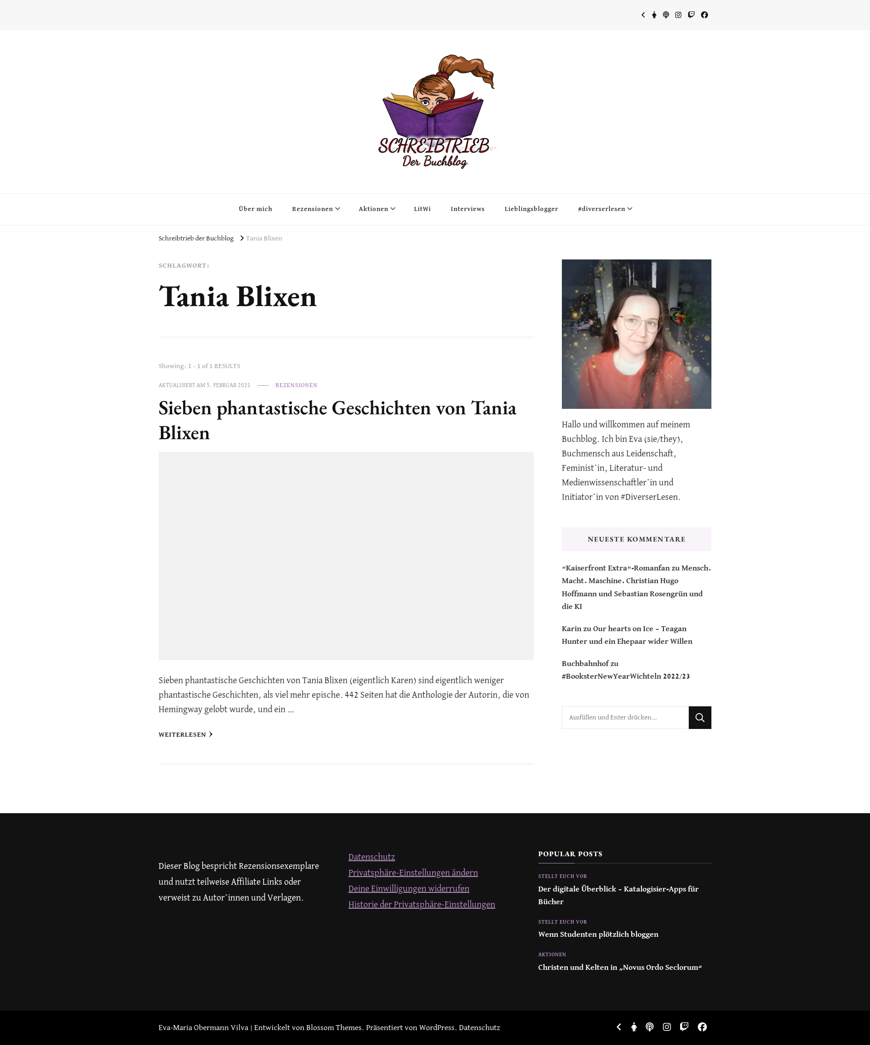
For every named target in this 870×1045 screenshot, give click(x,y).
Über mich (255, 209)
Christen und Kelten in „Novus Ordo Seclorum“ (620, 968)
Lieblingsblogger (531, 209)
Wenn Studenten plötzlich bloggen (598, 935)
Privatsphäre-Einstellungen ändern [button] (413, 873)
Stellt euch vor (562, 876)
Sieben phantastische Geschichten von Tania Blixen (338, 420)
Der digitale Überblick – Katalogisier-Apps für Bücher (618, 896)
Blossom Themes (334, 1028)
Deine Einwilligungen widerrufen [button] (408, 889)
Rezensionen (312, 209)
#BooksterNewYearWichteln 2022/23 (626, 677)
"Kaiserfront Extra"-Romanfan (616, 568)
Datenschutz (371, 857)
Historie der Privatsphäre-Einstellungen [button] (421, 905)
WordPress (436, 1028)
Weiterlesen (182, 734)
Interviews (468, 209)
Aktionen (373, 209)
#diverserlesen (601, 209)
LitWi (422, 209)
